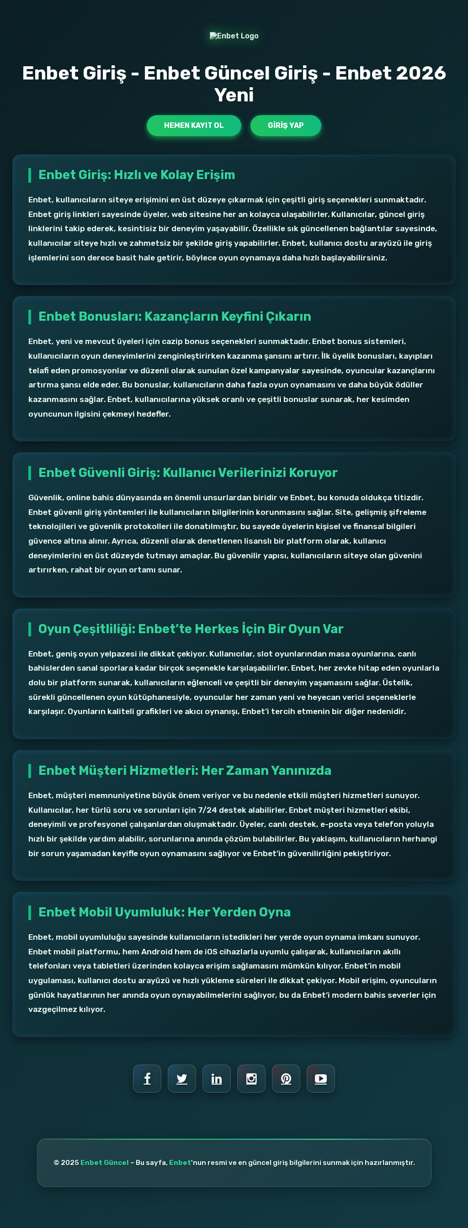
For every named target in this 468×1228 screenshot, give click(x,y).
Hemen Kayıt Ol (194, 125)
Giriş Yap (286, 125)
